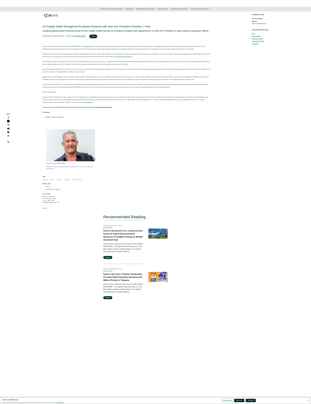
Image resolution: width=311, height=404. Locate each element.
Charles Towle (46, 77)
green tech (59, 179)
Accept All (250, 400)
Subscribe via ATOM (258, 41)
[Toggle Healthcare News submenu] (169, 9)
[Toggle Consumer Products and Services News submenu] (124, 9)
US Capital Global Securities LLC (123, 56)
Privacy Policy (60, 402)
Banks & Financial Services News (145, 9)
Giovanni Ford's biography (53, 189)
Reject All (239, 400)
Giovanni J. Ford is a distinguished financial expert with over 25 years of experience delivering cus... (69, 167)
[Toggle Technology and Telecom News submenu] (210, 9)
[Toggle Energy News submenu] (134, 9)
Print (253, 34)
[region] (155, 400)
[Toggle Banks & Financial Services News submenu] (156, 9)
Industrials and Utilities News (179, 9)
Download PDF (256, 36)
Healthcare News (163, 9)
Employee (45, 179)
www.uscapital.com (87, 102)
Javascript (255, 44)
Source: (48, 186)
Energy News (129, 9)
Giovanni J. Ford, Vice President (54, 117)
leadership (67, 179)
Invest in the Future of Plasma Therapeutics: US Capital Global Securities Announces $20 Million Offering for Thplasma (123, 277)
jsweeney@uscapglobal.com (103, 107)
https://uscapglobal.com (259, 23)
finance (52, 179)
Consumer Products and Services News (111, 9)
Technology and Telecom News (200, 9)
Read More (108, 257)
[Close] (308, 400)
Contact (44, 208)
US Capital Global (78, 36)
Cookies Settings (227, 400)
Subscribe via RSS (257, 39)
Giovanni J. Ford (160, 46)
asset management (76, 179)
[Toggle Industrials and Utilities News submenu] (189, 9)
